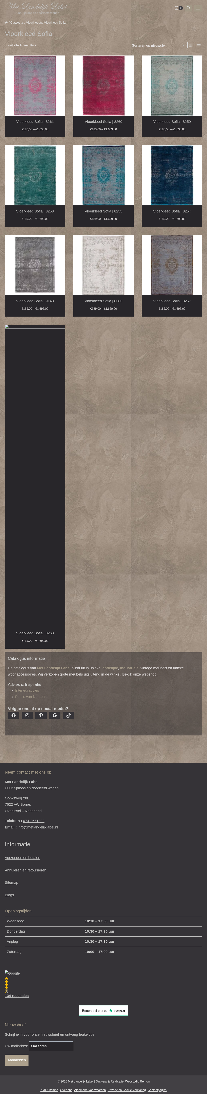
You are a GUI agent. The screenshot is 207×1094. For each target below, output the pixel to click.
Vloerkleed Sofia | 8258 (35, 211)
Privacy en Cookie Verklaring (127, 1090)
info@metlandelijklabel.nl (38, 827)
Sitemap (11, 883)
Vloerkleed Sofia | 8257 (172, 301)
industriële (129, 668)
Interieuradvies (27, 690)
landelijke (109, 668)
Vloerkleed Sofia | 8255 (103, 211)
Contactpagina (157, 1090)
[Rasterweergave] (190, 45)
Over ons (66, 1090)
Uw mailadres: (17, 1046)
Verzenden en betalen (22, 858)
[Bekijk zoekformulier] (188, 8)
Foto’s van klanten (30, 697)
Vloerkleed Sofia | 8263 (35, 633)
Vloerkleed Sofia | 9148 (35, 301)
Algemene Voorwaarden (90, 1090)
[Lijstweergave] (199, 45)
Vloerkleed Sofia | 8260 (103, 122)
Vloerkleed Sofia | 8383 (103, 301)
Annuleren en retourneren (25, 870)
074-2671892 (33, 821)
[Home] (6, 22)
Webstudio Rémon (137, 1081)
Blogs (9, 895)
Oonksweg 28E (17, 798)
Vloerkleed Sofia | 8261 (35, 122)
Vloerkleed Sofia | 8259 (172, 122)
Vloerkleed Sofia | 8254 (172, 211)
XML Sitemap (49, 1090)
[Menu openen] (198, 8)
